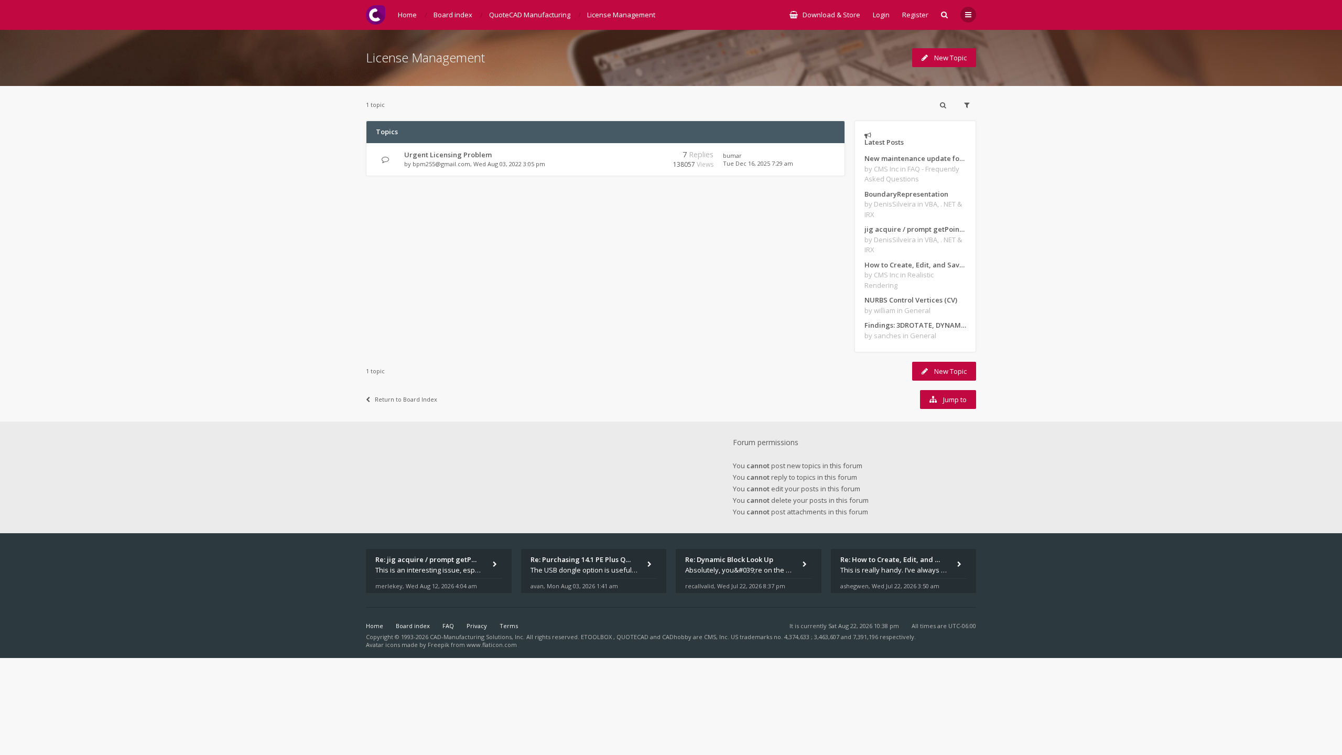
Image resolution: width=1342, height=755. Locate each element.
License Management (425, 57)
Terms (509, 626)
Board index (413, 626)
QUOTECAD (633, 637)
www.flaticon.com (492, 645)
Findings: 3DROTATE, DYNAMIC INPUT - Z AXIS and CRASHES (915, 325)
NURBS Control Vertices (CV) (910, 300)
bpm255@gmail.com (441, 164)
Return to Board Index (406, 399)
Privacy (477, 626)
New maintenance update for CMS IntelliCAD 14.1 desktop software (915, 158)
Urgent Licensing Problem (448, 154)
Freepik (438, 645)
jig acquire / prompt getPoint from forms (915, 229)
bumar (732, 155)
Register (915, 14)
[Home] (375, 15)
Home (374, 626)
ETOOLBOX (597, 637)
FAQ (448, 626)
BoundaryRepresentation (906, 194)
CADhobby (676, 637)
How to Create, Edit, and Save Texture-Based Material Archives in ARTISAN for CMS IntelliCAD (915, 264)
